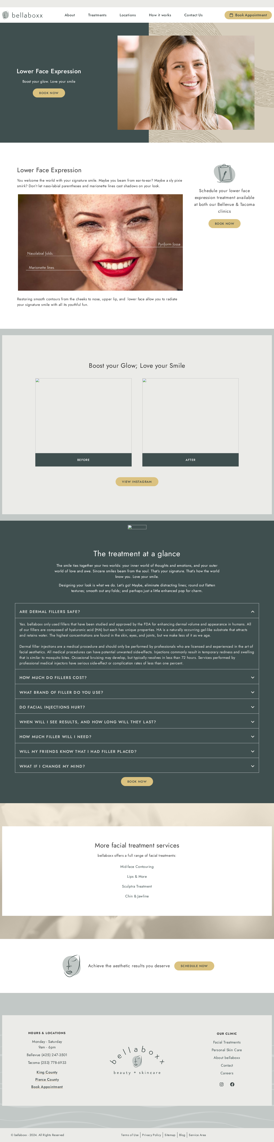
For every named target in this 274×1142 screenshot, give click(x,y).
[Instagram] (221, 1084)
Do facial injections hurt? (52, 707)
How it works (160, 15)
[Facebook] (232, 1084)
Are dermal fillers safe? (49, 611)
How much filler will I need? (55, 737)
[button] (137, 610)
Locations (128, 15)
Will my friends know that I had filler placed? (78, 751)
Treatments (97, 15)
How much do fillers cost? (53, 677)
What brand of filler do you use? (61, 692)
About (70, 15)
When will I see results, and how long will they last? (87, 722)
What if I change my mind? (52, 766)
